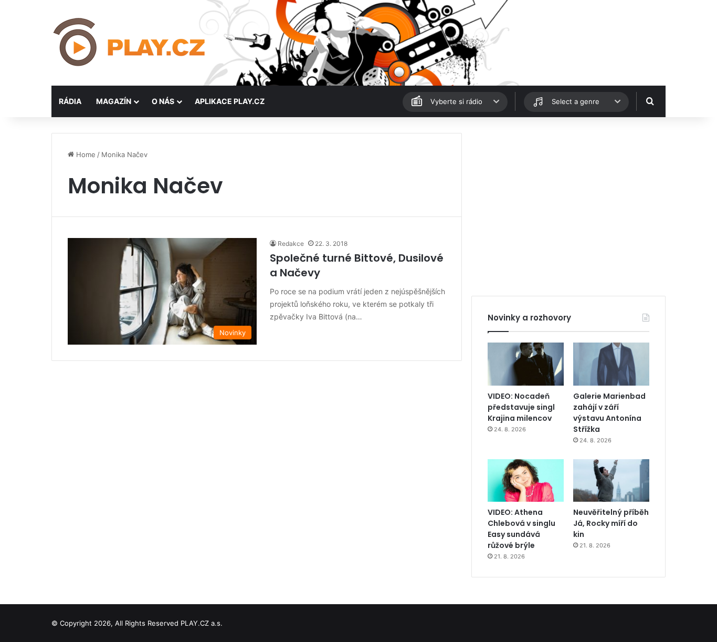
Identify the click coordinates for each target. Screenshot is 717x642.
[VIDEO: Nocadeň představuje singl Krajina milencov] (526, 364)
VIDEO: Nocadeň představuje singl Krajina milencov (521, 407)
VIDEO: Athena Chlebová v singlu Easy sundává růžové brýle (521, 529)
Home (85, 154)
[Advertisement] (568, 206)
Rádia (70, 101)
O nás (163, 101)
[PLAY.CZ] (130, 43)
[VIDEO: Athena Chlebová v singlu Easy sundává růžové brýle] (526, 480)
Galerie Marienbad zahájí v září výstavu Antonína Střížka (609, 412)
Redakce (291, 243)
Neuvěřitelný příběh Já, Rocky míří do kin (611, 523)
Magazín (113, 101)
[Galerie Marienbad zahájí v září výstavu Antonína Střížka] (611, 364)
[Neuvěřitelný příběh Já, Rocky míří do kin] (611, 480)
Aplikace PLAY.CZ (230, 101)
